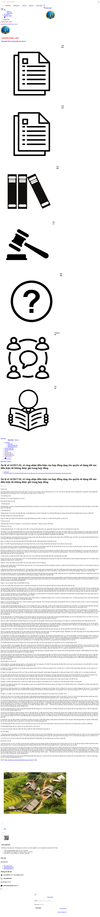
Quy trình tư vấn (8, 865)
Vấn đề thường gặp (9, 455)
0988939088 (48, 8)
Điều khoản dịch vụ (12, 446)
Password (36, 904)
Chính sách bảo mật (12, 445)
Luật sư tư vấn (8, 456)
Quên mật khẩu (63, 908)
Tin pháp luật (8, 452)
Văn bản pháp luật (9, 448)
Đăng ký (31, 5)
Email (35, 900)
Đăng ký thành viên (62, 912)
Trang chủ (6, 471)
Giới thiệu (7, 5)
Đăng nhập (39, 5)
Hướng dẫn (16, 5)
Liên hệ (24, 5)
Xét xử (6, 451)
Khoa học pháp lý (9, 453)
